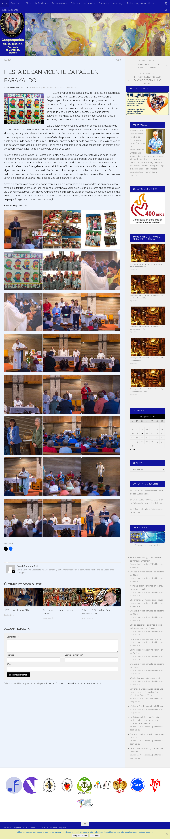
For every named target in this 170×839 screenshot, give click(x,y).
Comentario (13, 637)
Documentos (58, 3)
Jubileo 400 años (10, 10)
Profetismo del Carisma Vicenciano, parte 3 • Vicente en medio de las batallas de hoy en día (146, 720)
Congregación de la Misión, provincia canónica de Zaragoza (39, 827)
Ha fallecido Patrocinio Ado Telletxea (146, 503)
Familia (13, 3)
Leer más (95, 835)
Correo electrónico (74, 655)
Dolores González (141, 490)
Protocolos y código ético (139, 3)
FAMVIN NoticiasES (144, 564)
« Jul (132, 449)
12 (142, 433)
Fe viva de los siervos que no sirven (146, 639)
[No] (166, 833)
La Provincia (40, 3)
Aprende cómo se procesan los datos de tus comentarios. (74, 683)
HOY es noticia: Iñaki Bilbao (17, 610)
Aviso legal (118, 3)
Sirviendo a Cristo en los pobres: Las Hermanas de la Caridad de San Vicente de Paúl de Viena (146, 692)
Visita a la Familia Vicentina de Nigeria (146, 706)
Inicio (4, 3)
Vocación (88, 3)
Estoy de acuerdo (80, 835)
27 (147, 441)
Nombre (11, 655)
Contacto (103, 3)
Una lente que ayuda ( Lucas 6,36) (145, 678)
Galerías (74, 3)
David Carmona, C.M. (18, 87)
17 (132, 437)
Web (9, 664)
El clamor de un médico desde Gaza (146, 600)
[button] (24, 108)
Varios (8, 60)
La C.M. (26, 3)
